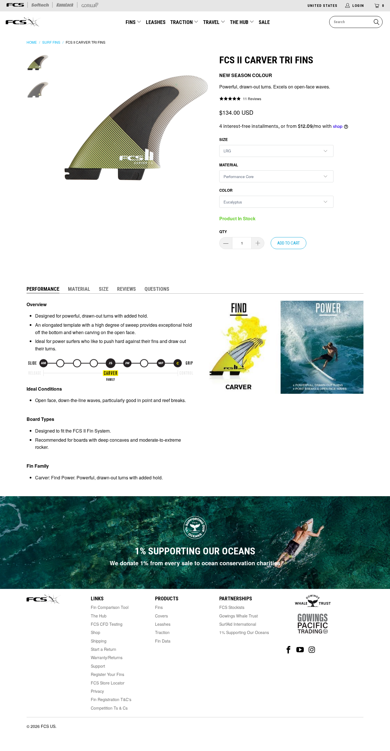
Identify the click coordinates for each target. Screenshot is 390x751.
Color (225, 190)
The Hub (240, 22)
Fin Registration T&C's (111, 699)
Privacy (97, 691)
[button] (240, 98)
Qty (223, 231)
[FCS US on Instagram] (312, 650)
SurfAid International (237, 624)
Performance (43, 289)
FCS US (48, 726)
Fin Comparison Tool (109, 607)
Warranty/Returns (106, 657)
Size (223, 139)
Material (228, 164)
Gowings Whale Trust (238, 616)
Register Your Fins (107, 674)
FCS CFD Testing (106, 624)
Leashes (156, 22)
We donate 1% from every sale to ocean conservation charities (195, 563)
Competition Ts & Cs (109, 708)
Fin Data (162, 641)
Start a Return (103, 649)
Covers (161, 616)
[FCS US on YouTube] (300, 650)
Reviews (126, 289)
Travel (211, 22)
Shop (95, 632)
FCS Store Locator (107, 683)
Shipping (98, 641)
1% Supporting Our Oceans (244, 632)
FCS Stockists (231, 607)
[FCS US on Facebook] (288, 650)
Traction (182, 22)
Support (98, 666)
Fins (131, 22)
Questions (156, 289)
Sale (264, 22)
